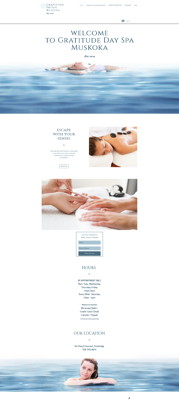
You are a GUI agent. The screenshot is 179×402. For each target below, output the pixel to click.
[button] (100, 204)
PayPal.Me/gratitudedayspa (89, 319)
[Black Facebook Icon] (129, 398)
